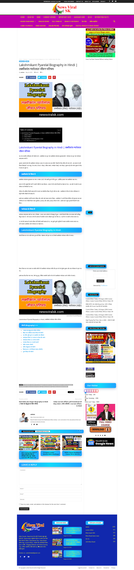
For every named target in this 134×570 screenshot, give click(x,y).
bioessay (25, 59)
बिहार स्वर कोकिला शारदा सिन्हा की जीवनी (33, 332)
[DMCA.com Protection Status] (100, 375)
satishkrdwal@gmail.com (33, 553)
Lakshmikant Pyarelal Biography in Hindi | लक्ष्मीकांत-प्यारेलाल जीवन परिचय (40, 133)
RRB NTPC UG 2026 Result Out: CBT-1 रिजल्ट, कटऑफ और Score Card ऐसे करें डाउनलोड (99, 305)
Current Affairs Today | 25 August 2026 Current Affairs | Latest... (73, 530)
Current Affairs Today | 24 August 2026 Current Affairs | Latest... (73, 553)
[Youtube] (115, 1)
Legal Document (69, 1)
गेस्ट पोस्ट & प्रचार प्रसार (67, 449)
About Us (88, 1)
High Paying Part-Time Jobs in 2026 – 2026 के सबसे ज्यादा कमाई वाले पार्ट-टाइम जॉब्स (100, 321)
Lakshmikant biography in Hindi (46, 385)
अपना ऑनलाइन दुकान (67, 26)
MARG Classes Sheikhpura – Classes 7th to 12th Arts (73, 453)
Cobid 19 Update (27, 26)
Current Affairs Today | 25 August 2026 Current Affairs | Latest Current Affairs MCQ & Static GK (100, 300)
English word (44, 21)
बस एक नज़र (31, 17)
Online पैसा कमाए (54, 26)
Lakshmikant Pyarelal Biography (64, 385)
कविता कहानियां (93, 21)
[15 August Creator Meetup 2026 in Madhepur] (50, 442)
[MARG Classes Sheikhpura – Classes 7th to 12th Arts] (72, 442)
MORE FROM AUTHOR (42, 431)
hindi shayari (41, 26)
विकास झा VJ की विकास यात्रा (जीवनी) (33, 349)
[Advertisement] (50, 42)
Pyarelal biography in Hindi (60, 386)
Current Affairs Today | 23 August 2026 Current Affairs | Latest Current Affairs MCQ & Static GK (99, 316)
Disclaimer (95, 1)
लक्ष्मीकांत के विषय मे (27, 135)
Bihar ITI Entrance (72, 21)
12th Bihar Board (90, 542)
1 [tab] (95, 435)
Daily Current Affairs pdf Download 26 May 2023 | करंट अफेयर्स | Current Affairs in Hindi (67, 404)
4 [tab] (102, 435)
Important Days (65, 17)
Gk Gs (90, 17)
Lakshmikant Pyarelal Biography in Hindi (33, 138)
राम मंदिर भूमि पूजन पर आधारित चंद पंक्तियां (33, 335)
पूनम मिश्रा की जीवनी (28, 351)
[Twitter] (112, 1)
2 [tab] (98, 435)
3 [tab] (100, 435)
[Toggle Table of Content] (58, 130)
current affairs (49, 17)
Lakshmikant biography (30, 385)
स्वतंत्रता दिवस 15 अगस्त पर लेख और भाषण (34, 337)
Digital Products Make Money (87, 26)
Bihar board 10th (90, 533)
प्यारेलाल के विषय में (27, 136)
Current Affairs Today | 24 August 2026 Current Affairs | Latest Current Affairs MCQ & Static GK (99, 310)
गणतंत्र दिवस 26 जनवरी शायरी (31, 342)
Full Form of (57, 21)
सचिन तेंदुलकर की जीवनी (29, 347)
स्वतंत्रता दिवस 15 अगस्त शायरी (31, 340)
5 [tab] (104, 435)
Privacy (103, 1)
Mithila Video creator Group (48, 449)
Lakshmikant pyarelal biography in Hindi (30, 386)
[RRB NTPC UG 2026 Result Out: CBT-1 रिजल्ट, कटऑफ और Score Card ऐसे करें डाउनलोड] (57, 542)
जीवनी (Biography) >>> (31, 140)
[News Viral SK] (67, 9)
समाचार (38, 17)
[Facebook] (109, 1)
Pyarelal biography (47, 386)
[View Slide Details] (100, 418)
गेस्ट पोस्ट (84, 21)
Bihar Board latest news (92, 536)
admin (22, 72)
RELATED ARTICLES (28, 431)
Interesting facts (102, 17)
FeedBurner (104, 285)
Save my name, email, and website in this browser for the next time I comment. (43, 504)
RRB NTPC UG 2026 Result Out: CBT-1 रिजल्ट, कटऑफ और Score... (73, 542)
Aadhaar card (79, 17)
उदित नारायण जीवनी (28, 344)
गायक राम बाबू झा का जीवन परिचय (31, 330)
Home (23, 17)
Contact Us (79, 1)
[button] (114, 21)
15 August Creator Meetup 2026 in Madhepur (51, 453)
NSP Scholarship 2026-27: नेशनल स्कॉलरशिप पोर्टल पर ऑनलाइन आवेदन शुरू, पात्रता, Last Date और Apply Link (29, 455)
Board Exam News (27, 21)
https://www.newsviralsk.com (37, 417)
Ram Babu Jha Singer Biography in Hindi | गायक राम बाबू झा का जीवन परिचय (33, 403)
